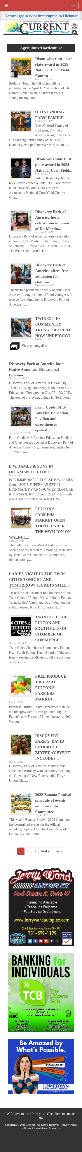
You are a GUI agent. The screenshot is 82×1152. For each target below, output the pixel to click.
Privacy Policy (69, 1124)
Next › (45, 851)
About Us (54, 1128)
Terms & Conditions (35, 1128)
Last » (58, 851)
